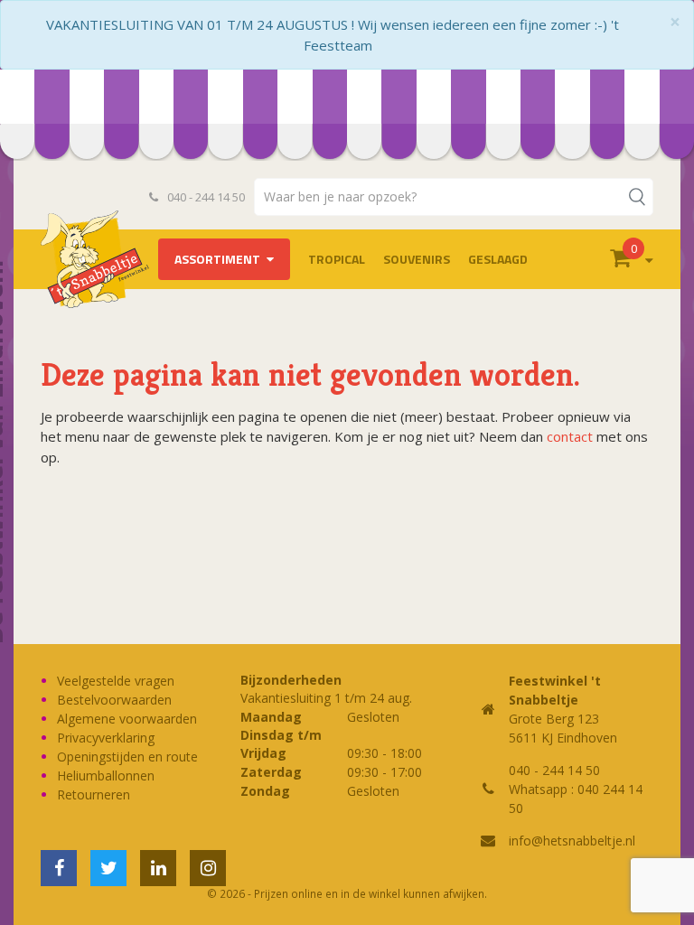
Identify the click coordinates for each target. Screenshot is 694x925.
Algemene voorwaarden (127, 718)
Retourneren (93, 794)
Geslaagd (498, 258)
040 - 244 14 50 (204, 197)
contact (570, 436)
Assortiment (217, 258)
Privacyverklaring (106, 737)
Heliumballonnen (106, 775)
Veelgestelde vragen (115, 680)
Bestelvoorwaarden (114, 699)
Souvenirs (416, 258)
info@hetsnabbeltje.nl (572, 840)
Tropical (336, 258)
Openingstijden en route (127, 756)
